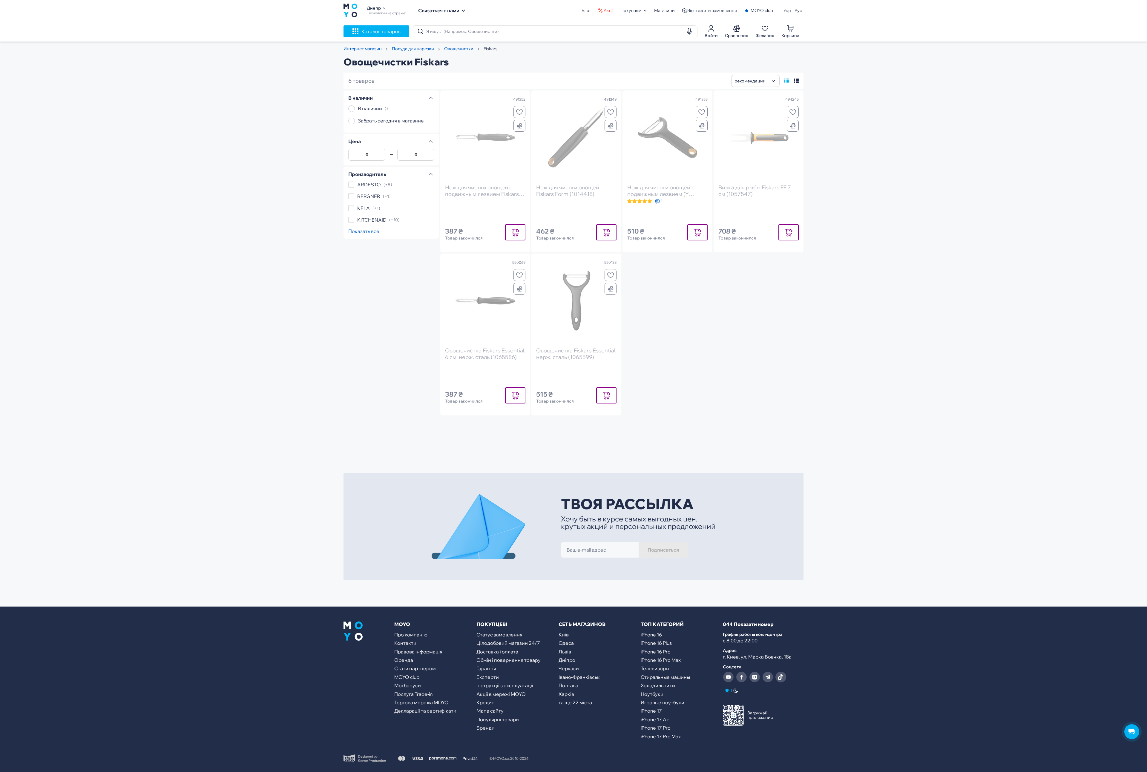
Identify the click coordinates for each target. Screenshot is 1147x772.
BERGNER (368, 196)
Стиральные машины (665, 677)
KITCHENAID (372, 220)
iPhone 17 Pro (656, 728)
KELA (363, 208)
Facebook (741, 677)
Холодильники (658, 685)
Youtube (728, 677)
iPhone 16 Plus (656, 643)
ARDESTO (369, 185)
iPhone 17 (651, 711)
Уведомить (515, 232)
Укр (787, 10)
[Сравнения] (519, 126)
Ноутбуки (652, 694)
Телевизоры (655, 668)
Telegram (767, 677)
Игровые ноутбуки (662, 702)
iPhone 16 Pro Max (661, 660)
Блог (586, 10)
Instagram (754, 677)
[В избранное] (519, 112)
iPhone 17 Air (655, 719)
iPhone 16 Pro (656, 652)
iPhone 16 (651, 635)
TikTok (780, 677)
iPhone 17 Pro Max (661, 736)
